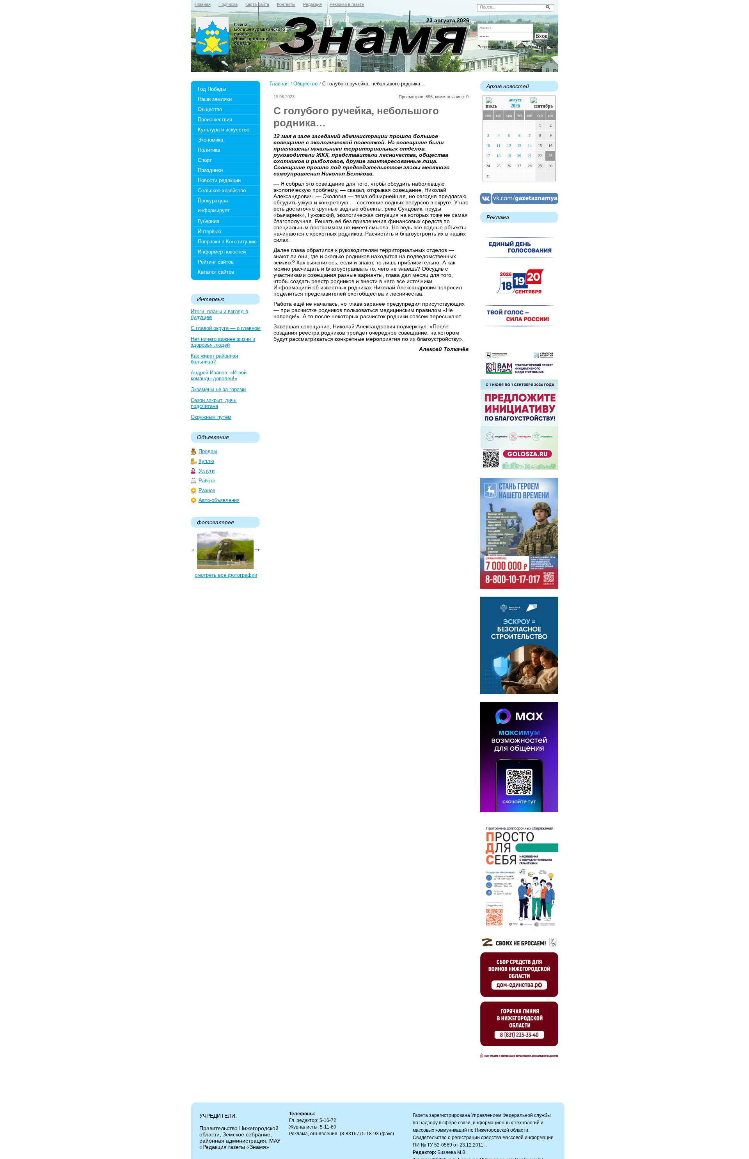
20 (519, 156)
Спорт (205, 160)
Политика (209, 150)
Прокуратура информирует (214, 205)
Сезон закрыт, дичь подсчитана (213, 403)
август (515, 100)
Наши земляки (215, 99)
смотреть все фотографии (226, 575)
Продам (208, 451)
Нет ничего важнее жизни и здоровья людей (223, 342)
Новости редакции (219, 180)
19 (509, 156)
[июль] (493, 103)
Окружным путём (211, 417)
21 (530, 156)
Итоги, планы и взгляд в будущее (219, 314)
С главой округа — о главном (226, 328)
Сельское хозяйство (222, 190)
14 (530, 146)
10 (488, 146)
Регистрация (489, 46)
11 (499, 146)
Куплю (206, 461)
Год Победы (212, 89)
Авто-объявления (219, 500)
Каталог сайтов (216, 272)
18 (499, 156)
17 (488, 156)
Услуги (207, 471)
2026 (515, 105)
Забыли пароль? (539, 46)
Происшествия (215, 119)
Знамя (212, 37)
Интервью (209, 231)
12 (509, 146)
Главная (279, 84)
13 (519, 146)
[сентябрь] (542, 103)
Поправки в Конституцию (227, 242)
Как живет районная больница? (214, 359)
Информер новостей (222, 252)
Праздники (210, 170)
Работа (207, 481)
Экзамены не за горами (218, 389)
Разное (207, 490)
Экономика (210, 140)
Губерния (208, 221)
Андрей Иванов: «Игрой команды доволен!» (219, 375)
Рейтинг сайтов (216, 262)
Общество (210, 109)
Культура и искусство (223, 130)
